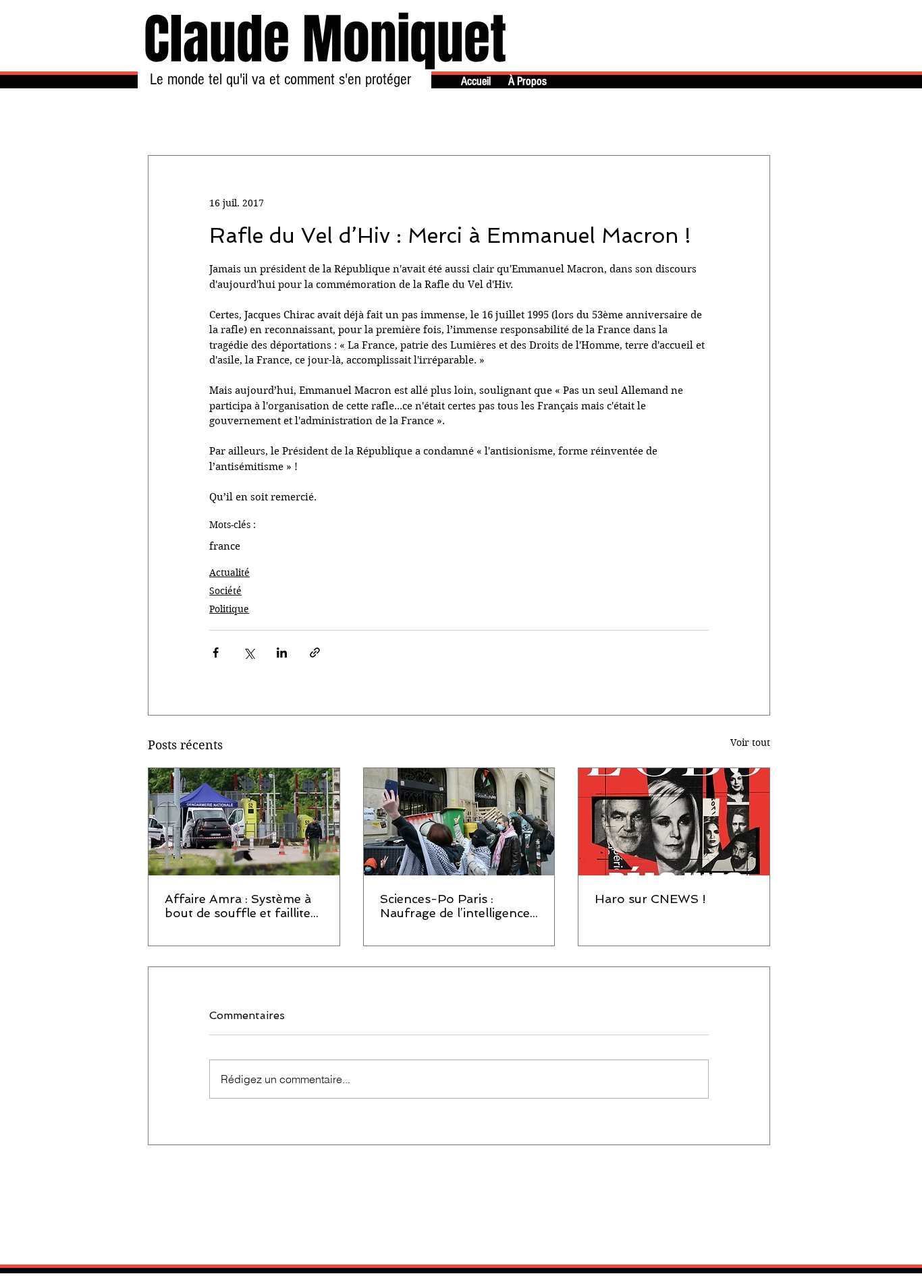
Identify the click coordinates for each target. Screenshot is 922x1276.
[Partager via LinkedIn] (281, 652)
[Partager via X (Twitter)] (248, 652)
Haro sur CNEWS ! (650, 899)
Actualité (229, 573)
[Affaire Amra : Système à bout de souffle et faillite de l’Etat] (244, 821)
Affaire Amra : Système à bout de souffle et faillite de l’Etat (238, 906)
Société (225, 591)
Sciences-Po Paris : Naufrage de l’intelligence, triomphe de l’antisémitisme (456, 906)
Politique (229, 609)
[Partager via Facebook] (215, 652)
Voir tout (750, 742)
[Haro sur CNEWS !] (673, 821)
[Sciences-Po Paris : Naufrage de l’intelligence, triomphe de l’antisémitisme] (459, 821)
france (224, 546)
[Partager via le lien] (314, 652)
